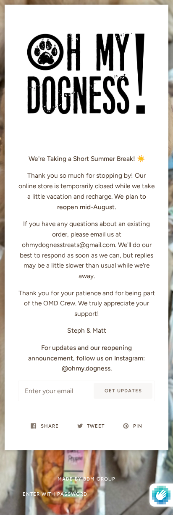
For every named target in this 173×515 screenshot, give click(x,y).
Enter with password (55, 494)
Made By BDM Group (86, 479)
